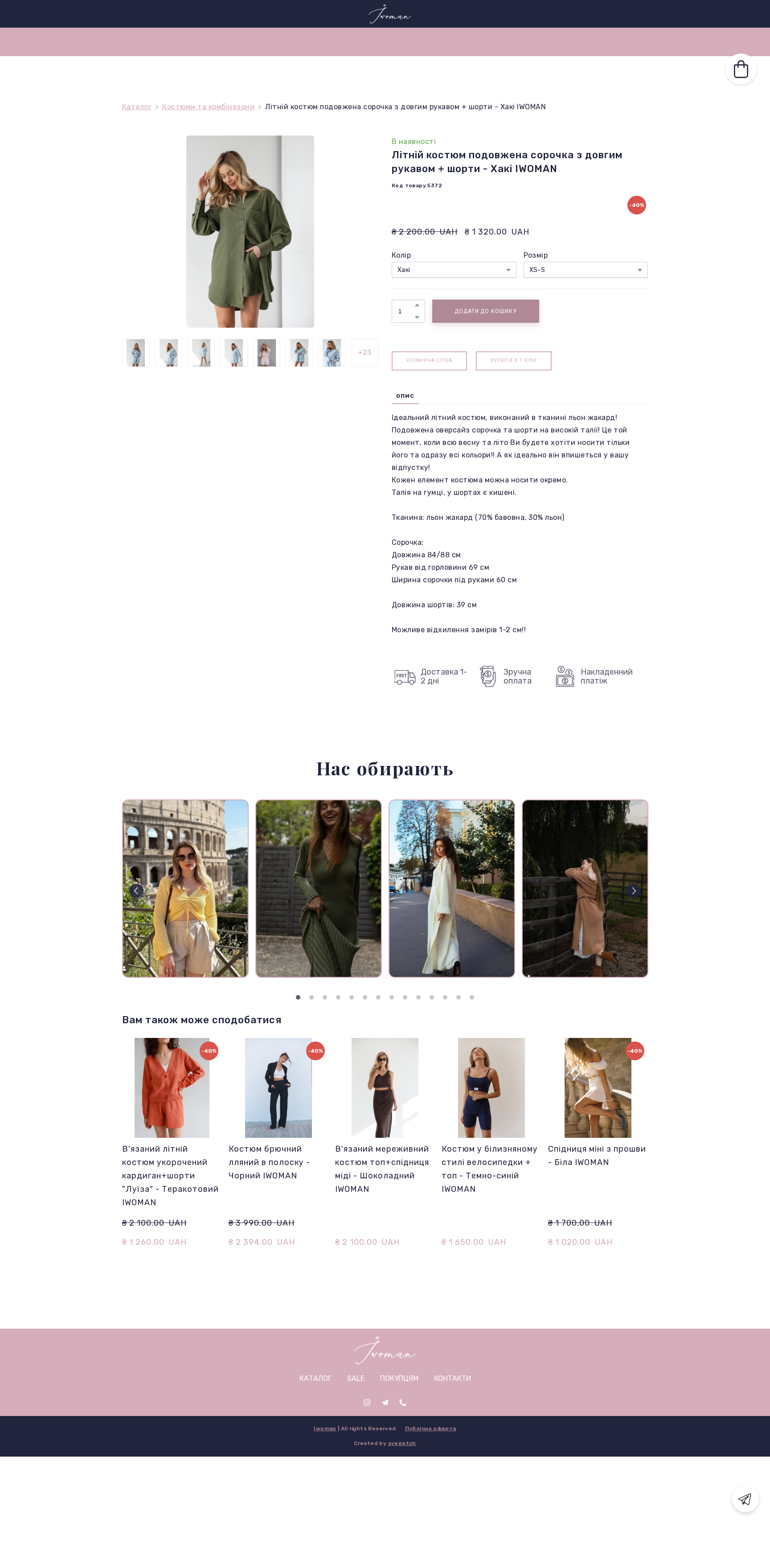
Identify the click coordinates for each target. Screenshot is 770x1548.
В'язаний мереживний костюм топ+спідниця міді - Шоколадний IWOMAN (382, 1169)
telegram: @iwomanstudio (160, 13)
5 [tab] (351, 997)
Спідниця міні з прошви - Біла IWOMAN (597, 1155)
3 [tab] (325, 997)
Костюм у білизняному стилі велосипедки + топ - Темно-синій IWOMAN (490, 1169)
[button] (605, 14)
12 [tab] (445, 997)
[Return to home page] (389, 14)
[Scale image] (185, 888)
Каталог (137, 107)
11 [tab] (431, 997)
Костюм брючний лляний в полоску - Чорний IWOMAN (269, 1162)
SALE (274, 41)
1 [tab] (298, 997)
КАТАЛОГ (488, 41)
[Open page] (385, 1350)
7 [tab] (378, 997)
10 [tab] (418, 997)
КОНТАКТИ (374, 41)
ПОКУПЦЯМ (319, 41)
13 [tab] (458, 997)
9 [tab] (405, 997)
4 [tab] (338, 997)
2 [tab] (311, 997)
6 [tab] (365, 997)
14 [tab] (472, 997)
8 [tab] (391, 997)
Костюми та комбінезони (208, 107)
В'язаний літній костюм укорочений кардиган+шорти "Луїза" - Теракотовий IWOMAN (170, 1175)
